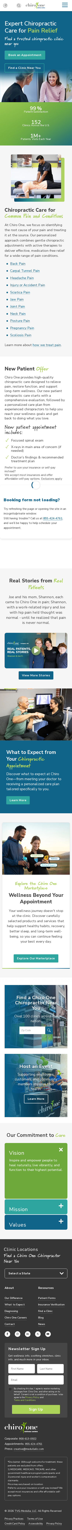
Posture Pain (20, 320)
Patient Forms (47, 1298)
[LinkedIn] (27, 1334)
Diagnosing (11, 1311)
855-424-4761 (52, 518)
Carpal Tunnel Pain (25, 270)
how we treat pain (47, 345)
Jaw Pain (17, 299)
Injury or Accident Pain (27, 285)
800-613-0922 (27, 1439)
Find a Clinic (45, 1311)
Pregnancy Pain (22, 328)
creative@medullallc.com (29, 1449)
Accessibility (35, 1523)
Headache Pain (22, 278)
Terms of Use (35, 1519)
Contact (10, 1324)
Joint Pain (17, 306)
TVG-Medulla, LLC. (26, 1511)
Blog (41, 1317)
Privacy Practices (14, 1519)
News (41, 1324)
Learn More (18, 800)
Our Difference (14, 1298)
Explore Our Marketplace (36, 958)
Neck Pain (18, 313)
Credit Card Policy (15, 1523)
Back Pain (17, 263)
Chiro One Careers (16, 1317)
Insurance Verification (51, 1304)
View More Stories (36, 675)
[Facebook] (7, 1334)
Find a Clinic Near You (24, 68)
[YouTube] (48, 1334)
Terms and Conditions (24, 1400)
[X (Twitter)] (38, 1334)
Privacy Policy (32, 1397)
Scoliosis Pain (20, 335)
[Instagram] (17, 1334)
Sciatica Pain (20, 292)
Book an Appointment (25, 55)
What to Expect (15, 1304)
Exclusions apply (51, 479)
